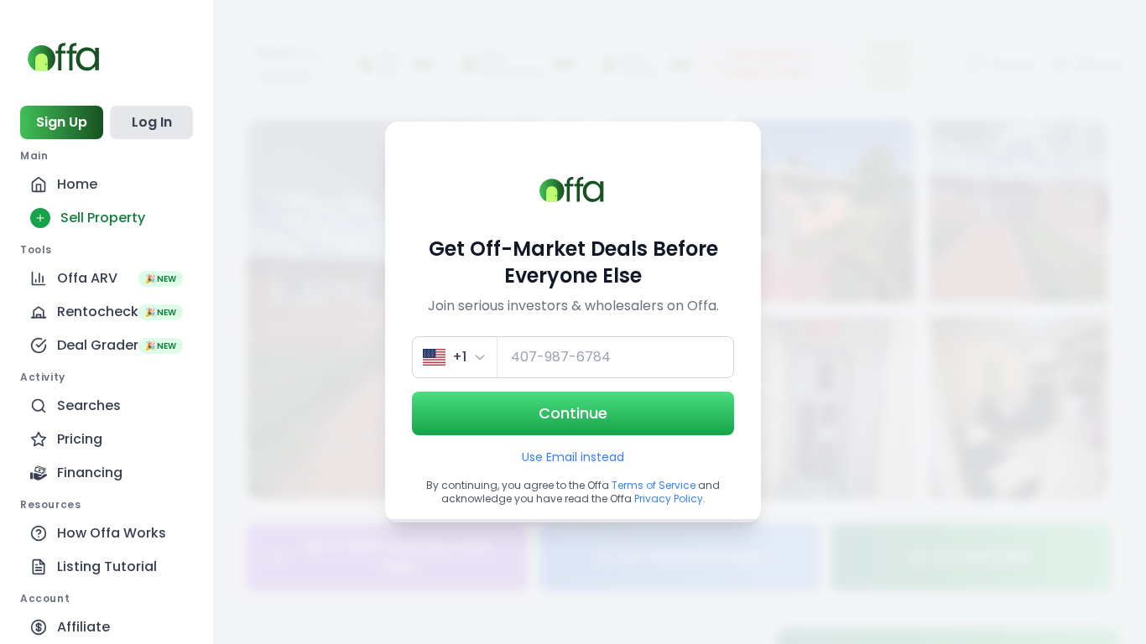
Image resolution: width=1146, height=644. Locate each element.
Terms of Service (653, 485)
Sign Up (61, 122)
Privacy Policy (668, 498)
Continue (573, 412)
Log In (152, 122)
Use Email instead (573, 457)
